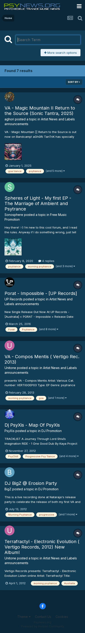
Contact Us (43, 617)
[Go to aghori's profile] (10, 97)
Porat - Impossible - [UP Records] (41, 293)
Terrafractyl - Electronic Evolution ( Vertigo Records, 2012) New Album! (42, 547)
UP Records (13, 299)
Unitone (10, 368)
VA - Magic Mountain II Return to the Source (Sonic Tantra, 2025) (40, 110)
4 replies (47, 261)
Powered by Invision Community (42, 626)
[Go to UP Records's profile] (10, 282)
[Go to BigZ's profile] (10, 472)
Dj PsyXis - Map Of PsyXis (32, 425)
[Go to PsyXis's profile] (10, 414)
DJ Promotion (51, 431)
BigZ (8, 489)
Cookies (62, 617)
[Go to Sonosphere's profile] (10, 187)
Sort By (73, 82)
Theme (23, 617)
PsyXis (10, 431)
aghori (9, 119)
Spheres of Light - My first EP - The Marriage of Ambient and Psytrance (38, 203)
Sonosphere (14, 215)
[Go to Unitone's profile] (10, 345)
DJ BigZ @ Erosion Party (31, 483)
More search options (61, 52)
